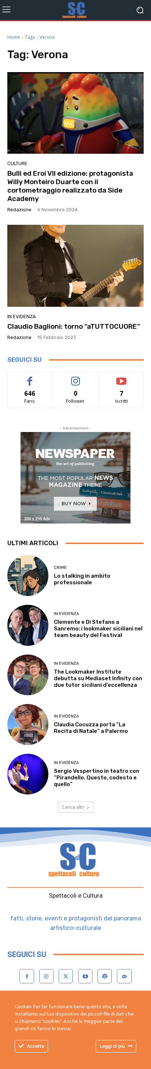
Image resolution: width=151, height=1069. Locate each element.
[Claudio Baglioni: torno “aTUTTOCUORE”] (75, 265)
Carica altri (73, 807)
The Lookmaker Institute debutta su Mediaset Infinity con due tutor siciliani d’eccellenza (98, 678)
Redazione (19, 209)
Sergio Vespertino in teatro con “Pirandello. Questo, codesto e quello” (96, 777)
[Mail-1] (124, 976)
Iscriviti (121, 377)
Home (13, 37)
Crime (60, 568)
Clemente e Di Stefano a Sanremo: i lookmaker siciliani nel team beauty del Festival (98, 628)
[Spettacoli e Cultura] (75, 10)
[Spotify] (104, 976)
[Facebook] (26, 976)
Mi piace (30, 377)
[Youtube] (85, 976)
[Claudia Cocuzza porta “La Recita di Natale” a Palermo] (27, 724)
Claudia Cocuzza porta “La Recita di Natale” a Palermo (91, 727)
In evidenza (21, 316)
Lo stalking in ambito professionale (82, 579)
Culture (17, 163)
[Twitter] (66, 976)
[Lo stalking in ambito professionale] (27, 575)
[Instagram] (46, 976)
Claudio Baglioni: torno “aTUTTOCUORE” (73, 326)
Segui (75, 377)
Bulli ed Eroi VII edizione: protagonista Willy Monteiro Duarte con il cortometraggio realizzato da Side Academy (70, 185)
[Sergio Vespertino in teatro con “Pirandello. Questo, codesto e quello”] (27, 774)
